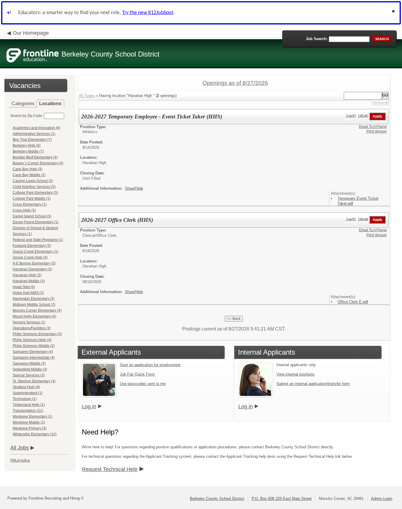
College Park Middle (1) (32, 198)
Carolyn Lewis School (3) (33, 181)
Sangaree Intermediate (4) (34, 358)
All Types (87, 95)
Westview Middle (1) (29, 422)
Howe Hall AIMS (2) (28, 293)
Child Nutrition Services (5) (34, 187)
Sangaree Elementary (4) (33, 352)
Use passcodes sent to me (143, 383)
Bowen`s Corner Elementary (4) (38, 163)
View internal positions (295, 374)
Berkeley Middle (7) (28, 151)
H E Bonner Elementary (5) (34, 263)
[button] (394, 12)
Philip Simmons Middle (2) (34, 346)
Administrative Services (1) (34, 134)
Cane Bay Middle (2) (29, 175)
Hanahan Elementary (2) (32, 269)
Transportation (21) (28, 411)
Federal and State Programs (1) (38, 240)
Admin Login (381, 498)
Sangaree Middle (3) (29, 363)
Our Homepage (31, 33)
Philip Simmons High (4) (32, 340)
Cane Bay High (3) (27, 169)
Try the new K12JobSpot (147, 13)
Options (378, 102)
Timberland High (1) (29, 405)
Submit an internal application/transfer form (313, 383)
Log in (89, 406)
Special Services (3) (29, 375)
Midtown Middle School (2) (34, 305)
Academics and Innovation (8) (36, 128)
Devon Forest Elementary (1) (36, 222)
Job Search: (317, 39)
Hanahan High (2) (27, 275)
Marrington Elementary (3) (33, 299)
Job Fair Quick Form (137, 374)
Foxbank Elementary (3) (32, 246)
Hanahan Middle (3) (29, 281)
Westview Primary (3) (29, 428)
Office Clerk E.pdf (353, 302)
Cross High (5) (24, 210)
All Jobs (19, 448)
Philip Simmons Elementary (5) (37, 334)
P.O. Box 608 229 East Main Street (282, 498)
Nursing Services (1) (29, 322)
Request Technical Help (109, 469)
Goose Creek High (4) (30, 257)
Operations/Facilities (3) (32, 328)
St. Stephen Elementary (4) (34, 381)
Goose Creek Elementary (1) (35, 251)
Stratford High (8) (26, 387)
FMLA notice (20, 460)
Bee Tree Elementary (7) (32, 140)
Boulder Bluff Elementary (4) (35, 157)
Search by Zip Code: (26, 116)
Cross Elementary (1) (29, 204)
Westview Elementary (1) (32, 416)
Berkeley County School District (217, 498)
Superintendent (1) (28, 393)
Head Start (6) (24, 287)
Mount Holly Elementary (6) (34, 316)
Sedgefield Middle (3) (30, 369)
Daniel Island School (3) (32, 216)
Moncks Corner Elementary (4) (37, 310)
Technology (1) (24, 399)
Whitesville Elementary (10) (35, 434)
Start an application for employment (150, 365)
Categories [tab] (22, 103)
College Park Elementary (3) (35, 193)
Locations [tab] (50, 103)
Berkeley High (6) (27, 145)
